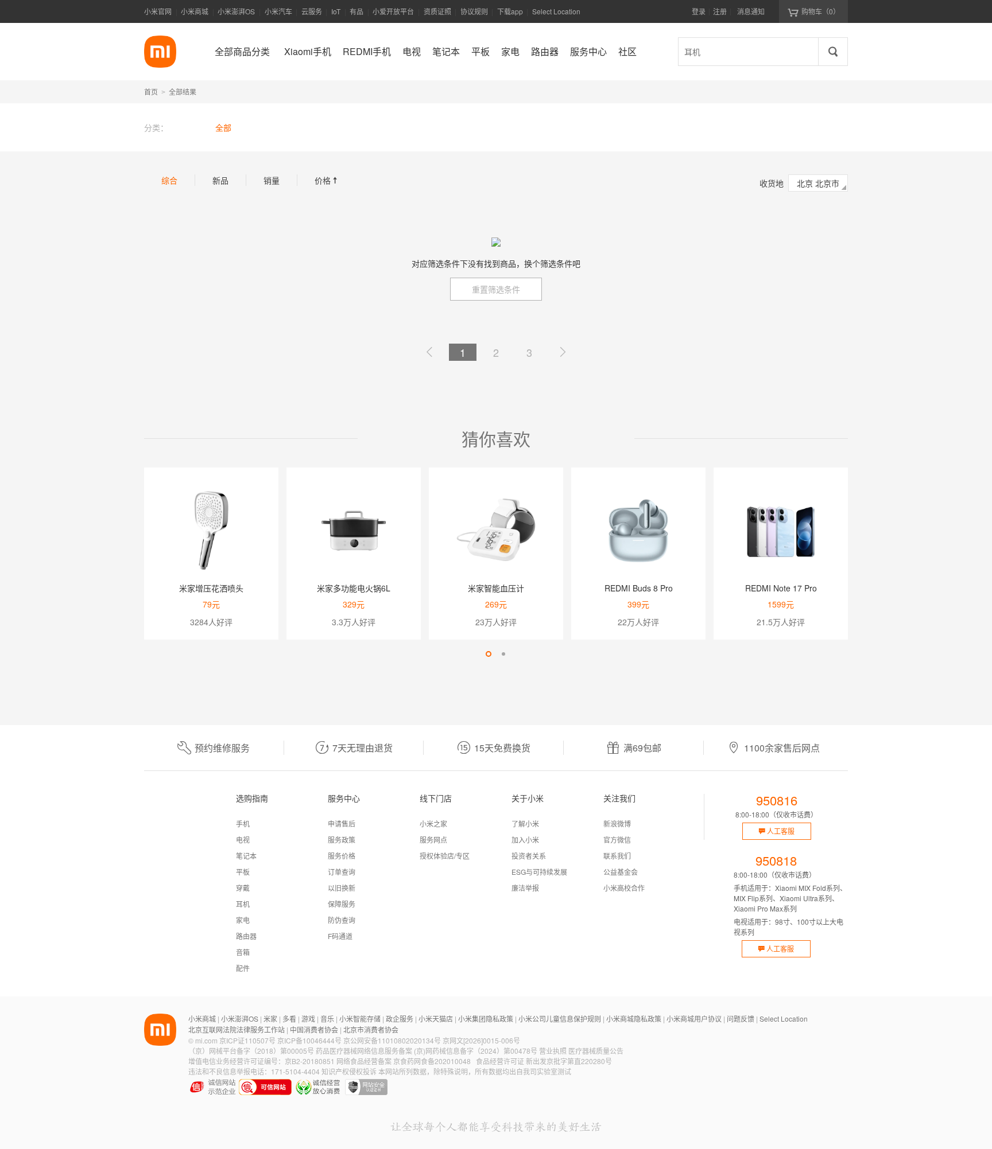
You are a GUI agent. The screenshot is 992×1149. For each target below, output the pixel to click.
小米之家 (433, 823)
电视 (243, 839)
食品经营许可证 (500, 1061)
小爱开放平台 (393, 11)
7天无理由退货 (362, 747)
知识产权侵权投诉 (349, 1071)
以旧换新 (341, 888)
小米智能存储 (360, 1018)
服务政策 (341, 839)
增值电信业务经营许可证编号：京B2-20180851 (261, 1061)
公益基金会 (620, 872)
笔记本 (246, 855)
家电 (243, 920)
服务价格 (341, 855)
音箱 (243, 952)
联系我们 (617, 855)
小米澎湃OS (236, 11)
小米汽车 (278, 11)
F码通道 (340, 936)
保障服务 (341, 904)
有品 (356, 11)
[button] (488, 654)
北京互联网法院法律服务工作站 (236, 1029)
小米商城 (194, 11)
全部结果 (182, 91)
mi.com (206, 1040)
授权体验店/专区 (445, 855)
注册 (720, 11)
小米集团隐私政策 (485, 1018)
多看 (289, 1018)
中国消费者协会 (314, 1029)
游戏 (308, 1018)
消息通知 (751, 11)
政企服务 (399, 1018)
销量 (272, 180)
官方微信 (617, 839)
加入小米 (525, 839)
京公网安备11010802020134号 (392, 1040)
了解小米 (525, 823)
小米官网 (158, 11)
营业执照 (553, 1050)
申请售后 (341, 823)
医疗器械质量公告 (595, 1050)
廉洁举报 (525, 888)
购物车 (820, 11)
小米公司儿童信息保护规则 (559, 1018)
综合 (169, 180)
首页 (151, 91)
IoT (335, 11)
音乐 (327, 1018)
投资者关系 (529, 855)
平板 (243, 872)
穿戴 (243, 888)
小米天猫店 (435, 1018)
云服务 (311, 11)
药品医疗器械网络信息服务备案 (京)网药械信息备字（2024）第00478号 (426, 1050)
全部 (223, 127)
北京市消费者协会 (370, 1029)
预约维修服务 (222, 747)
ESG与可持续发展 (539, 872)
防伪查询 (341, 920)
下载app (510, 14)
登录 (699, 11)
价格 (327, 180)
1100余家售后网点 (782, 747)
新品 (220, 180)
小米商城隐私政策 (633, 1018)
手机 (243, 823)
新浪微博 (617, 823)
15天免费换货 (502, 747)
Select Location (556, 11)
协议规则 (474, 11)
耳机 (243, 904)
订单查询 (341, 872)
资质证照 (437, 11)
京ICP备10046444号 (309, 1040)
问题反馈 (740, 1018)
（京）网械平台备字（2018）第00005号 (251, 1050)
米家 (270, 1018)
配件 (243, 968)
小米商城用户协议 (694, 1018)
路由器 (246, 936)
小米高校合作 (624, 888)
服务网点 (433, 839)
